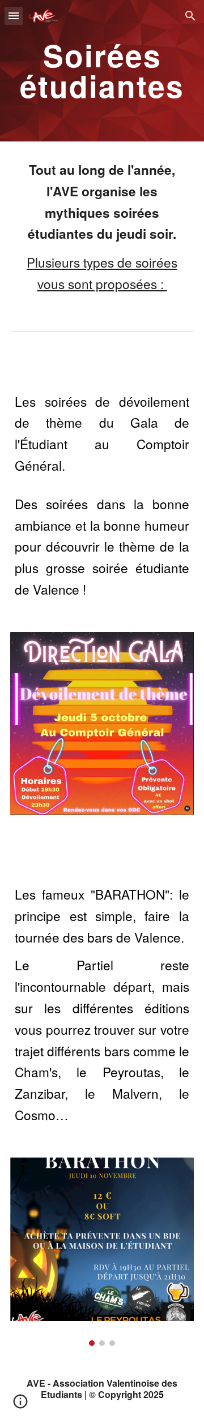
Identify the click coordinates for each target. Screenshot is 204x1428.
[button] (13, 15)
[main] (102, 71)
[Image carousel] (102, 1252)
